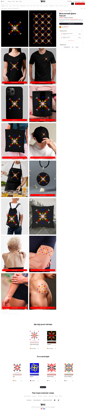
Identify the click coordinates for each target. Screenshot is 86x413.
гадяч (14, 376)
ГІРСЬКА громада (50, 376)
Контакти (20, 1)
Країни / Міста (9, 8)
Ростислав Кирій (66, 26)
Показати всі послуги (71, 40)
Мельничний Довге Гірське (15, 8)
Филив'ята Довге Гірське (34, 344)
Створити (79, 3)
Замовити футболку (14, 82)
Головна (2, 8)
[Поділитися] (83, 8)
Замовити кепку (42, 157)
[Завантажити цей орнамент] (38, 348)
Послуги (13, 1)
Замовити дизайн (14, 270)
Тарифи (17, 1)
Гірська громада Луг (68, 376)
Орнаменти (9, 1)
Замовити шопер (14, 157)
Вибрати (79, 37)
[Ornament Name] (43, 1)
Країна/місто (61, 17)
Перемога (31, 376)
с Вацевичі (49, 344)
